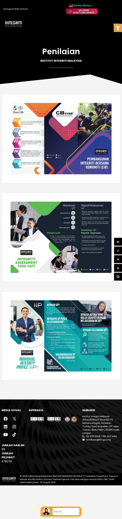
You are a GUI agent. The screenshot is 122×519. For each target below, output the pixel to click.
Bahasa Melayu (82, 5)
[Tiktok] (14, 435)
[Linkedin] (6, 427)
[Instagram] (14, 427)
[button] (118, 28)
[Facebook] (6, 419)
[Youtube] (6, 435)
